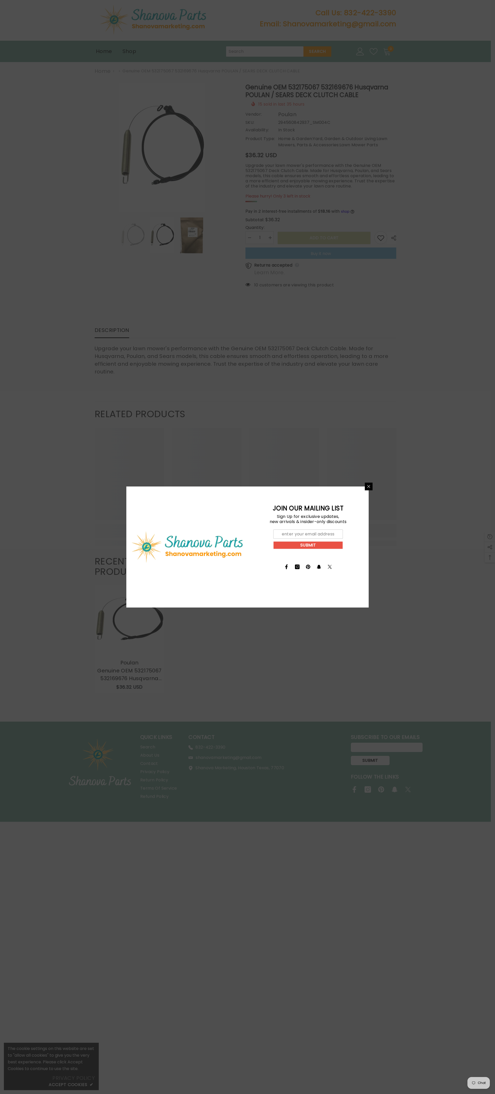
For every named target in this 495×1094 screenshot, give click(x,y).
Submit (308, 545)
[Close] (369, 486)
